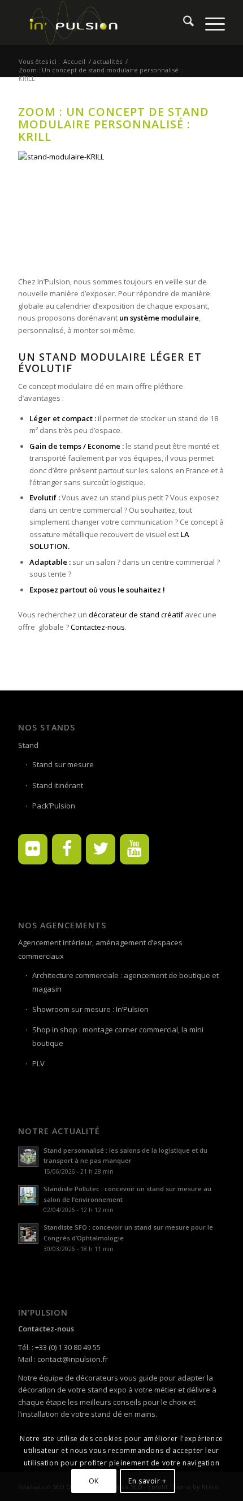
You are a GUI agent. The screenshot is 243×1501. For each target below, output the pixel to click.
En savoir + (147, 1481)
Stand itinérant (57, 785)
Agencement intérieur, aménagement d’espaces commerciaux (100, 949)
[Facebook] (66, 849)
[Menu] (209, 22)
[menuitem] (183, 22)
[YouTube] (134, 849)
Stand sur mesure (63, 764)
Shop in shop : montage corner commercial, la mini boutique (117, 1036)
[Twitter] (100, 849)
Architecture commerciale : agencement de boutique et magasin (125, 981)
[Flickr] (32, 849)
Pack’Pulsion (53, 806)
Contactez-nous (98, 627)
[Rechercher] (183, 22)
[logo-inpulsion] (100, 22)
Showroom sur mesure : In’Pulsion (90, 1009)
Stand (28, 745)
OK (94, 1481)
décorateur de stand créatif (137, 614)
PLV (38, 1063)
